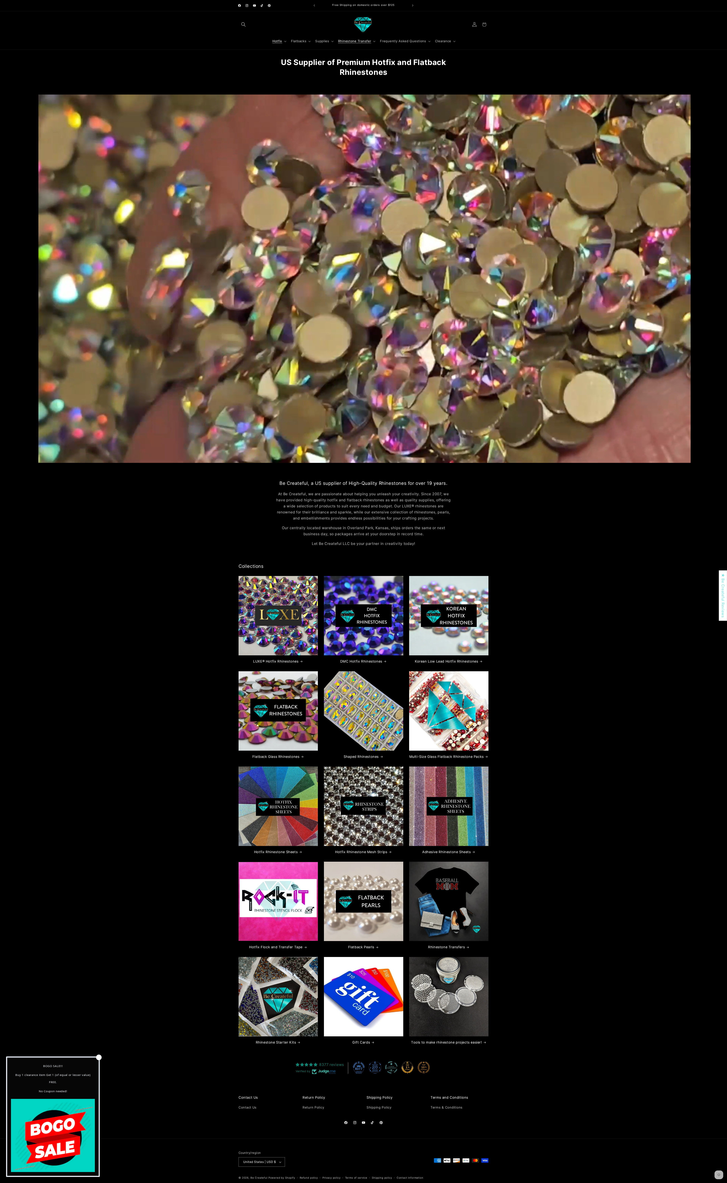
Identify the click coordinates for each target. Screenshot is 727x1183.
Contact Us (248, 1107)
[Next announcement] (413, 5)
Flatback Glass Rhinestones (276, 757)
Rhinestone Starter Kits (276, 1042)
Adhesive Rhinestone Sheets (446, 852)
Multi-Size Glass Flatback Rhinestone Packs (446, 757)
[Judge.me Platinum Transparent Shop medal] (391, 1067)
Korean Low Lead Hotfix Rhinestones (446, 661)
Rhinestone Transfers (446, 947)
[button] (244, 25)
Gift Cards (361, 1042)
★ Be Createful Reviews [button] (723, 596)
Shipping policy (382, 1177)
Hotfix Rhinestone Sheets (276, 852)
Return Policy (313, 1107)
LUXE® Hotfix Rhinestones (275, 661)
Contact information (410, 1177)
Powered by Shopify (281, 1177)
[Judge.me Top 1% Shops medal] (407, 1067)
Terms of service (356, 1177)
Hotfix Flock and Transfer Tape (276, 947)
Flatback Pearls (361, 947)
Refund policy (309, 1177)
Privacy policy (331, 1177)
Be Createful (259, 1177)
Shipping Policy (379, 1107)
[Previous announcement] (314, 5)
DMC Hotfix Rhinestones (361, 661)
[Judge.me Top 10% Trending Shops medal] (424, 1067)
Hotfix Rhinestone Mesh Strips (361, 852)
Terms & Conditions (447, 1107)
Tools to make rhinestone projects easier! (446, 1042)
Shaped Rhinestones (361, 757)
